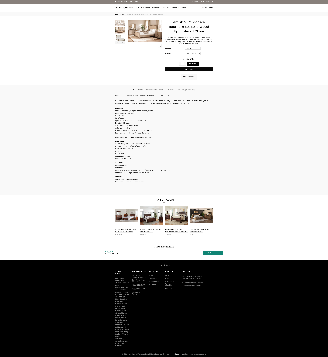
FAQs (167, 276)
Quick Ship (165, 8)
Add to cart (193, 64)
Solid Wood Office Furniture (138, 289)
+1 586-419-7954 (195, 286)
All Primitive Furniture (136, 293)
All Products (153, 284)
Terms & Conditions (169, 285)
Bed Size (168, 48)
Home (137, 8)
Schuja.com (176, 354)
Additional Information (156, 90)
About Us (168, 288)
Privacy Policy (170, 281)
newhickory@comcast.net (191, 278)
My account (195, 1)
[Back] (116, 14)
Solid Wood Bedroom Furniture (139, 276)
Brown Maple (191, 54)
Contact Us (153, 279)
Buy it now (189, 69)
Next (122, 42)
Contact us (209, 1)
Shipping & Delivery (186, 90)
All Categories (146, 8)
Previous (117, 42)
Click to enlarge (159, 46)
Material (168, 53)
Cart (202, 1)
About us (183, 8)
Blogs (167, 279)
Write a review (213, 253)
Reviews (171, 90)
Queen (189, 48)
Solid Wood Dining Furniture (138, 281)
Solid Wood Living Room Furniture (138, 285)
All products (156, 8)
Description (138, 90)
